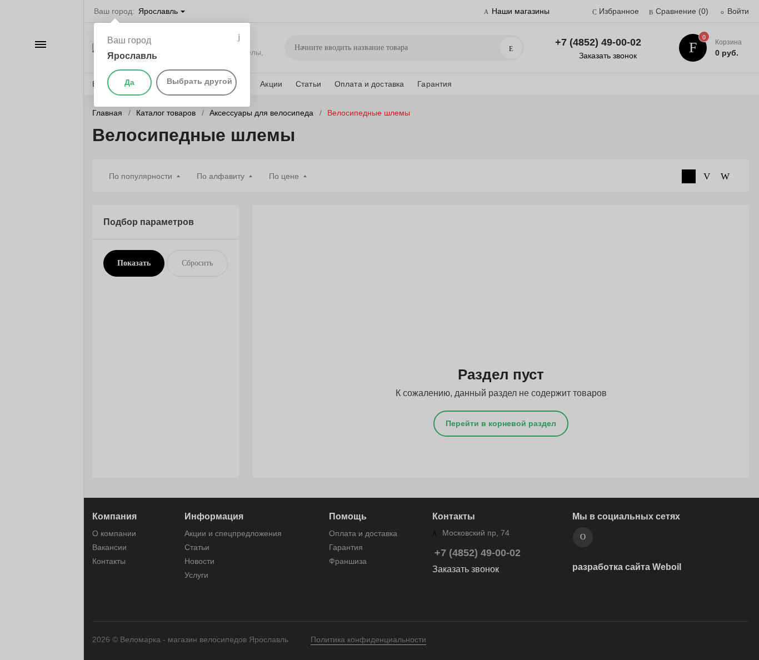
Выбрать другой (199, 81)
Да (129, 82)
